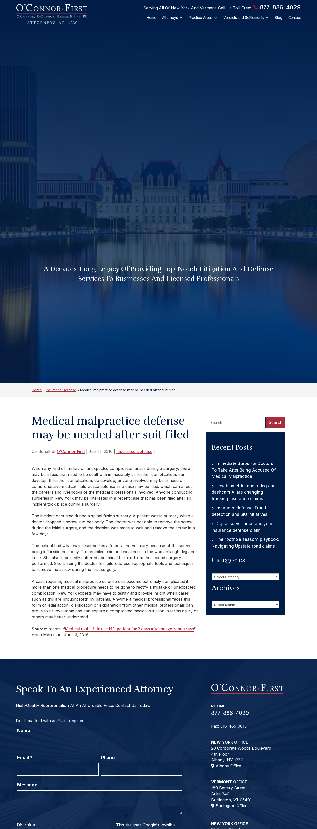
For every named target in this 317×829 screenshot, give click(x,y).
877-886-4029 (280, 7)
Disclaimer (27, 824)
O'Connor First (71, 451)
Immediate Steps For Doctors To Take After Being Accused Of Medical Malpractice (244, 470)
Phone (108, 757)
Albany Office (228, 765)
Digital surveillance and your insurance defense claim (242, 527)
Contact (294, 17)
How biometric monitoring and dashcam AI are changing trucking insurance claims (244, 492)
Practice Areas (200, 17)
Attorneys (170, 17)
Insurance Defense (134, 451)
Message (27, 784)
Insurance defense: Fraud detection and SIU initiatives (239, 511)
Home (151, 17)
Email (25, 757)
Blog (278, 17)
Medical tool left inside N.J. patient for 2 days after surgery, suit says (129, 629)
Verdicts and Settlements (243, 17)
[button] (312, 793)
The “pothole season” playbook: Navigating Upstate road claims (245, 543)
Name (23, 730)
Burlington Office (231, 805)
